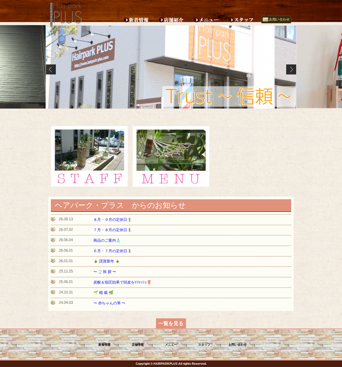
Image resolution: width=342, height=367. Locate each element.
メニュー (171, 344)
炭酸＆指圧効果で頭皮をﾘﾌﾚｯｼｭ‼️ (122, 282)
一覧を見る (171, 323)
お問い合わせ (238, 344)
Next (291, 69)
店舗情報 (138, 344)
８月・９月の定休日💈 (112, 219)
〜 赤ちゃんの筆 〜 (109, 303)
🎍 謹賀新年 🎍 (106, 261)
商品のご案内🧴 (107, 240)
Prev (51, 69)
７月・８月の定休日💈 (112, 230)
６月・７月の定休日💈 (112, 251)
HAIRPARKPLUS (165, 363)
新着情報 (104, 344)
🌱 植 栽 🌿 (103, 292)
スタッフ (204, 344)
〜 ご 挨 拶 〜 (104, 271)
